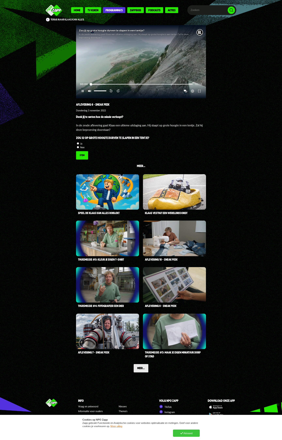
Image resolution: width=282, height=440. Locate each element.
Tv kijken (93, 10)
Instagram (169, 412)
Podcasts (154, 10)
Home (77, 10)
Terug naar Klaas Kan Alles (67, 19)
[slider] (141, 84)
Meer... (141, 368)
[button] (141, 61)
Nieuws (123, 406)
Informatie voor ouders (90, 411)
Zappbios (135, 10)
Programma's (114, 10)
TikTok (168, 406)
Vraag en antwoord (88, 406)
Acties (172, 10)
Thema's (123, 411)
